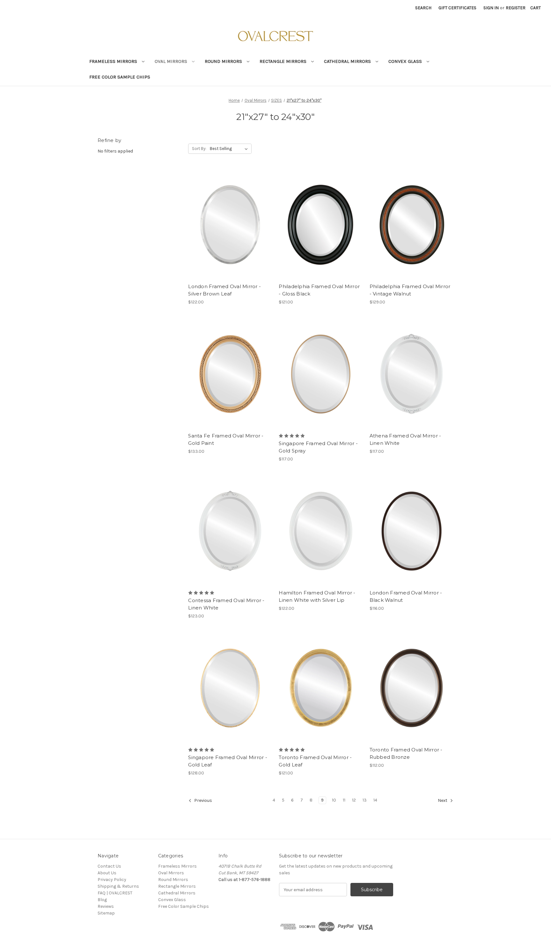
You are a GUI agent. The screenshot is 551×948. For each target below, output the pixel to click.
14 (375, 800)
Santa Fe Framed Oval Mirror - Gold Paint (225, 439)
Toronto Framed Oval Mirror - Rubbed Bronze (406, 753)
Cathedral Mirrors (348, 61)
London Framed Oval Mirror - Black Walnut (406, 596)
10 (334, 800)
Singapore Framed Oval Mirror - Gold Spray (318, 447)
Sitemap (106, 913)
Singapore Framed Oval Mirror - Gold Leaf (227, 761)
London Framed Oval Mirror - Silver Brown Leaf (224, 290)
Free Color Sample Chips (119, 77)
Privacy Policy (112, 879)
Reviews (106, 906)
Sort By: (199, 148)
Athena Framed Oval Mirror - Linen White (405, 439)
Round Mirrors (224, 61)
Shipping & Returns (118, 886)
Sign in (491, 8)
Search (423, 8)
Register (515, 8)
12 (354, 800)
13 (365, 800)
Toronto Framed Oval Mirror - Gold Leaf (315, 761)
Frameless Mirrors (113, 61)
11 (344, 800)
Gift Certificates (457, 8)
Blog (102, 899)
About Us (107, 873)
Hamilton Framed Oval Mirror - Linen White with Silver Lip (317, 596)
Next (443, 800)
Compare (228, 219)
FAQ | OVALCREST (115, 893)
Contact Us (109, 866)
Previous (202, 800)
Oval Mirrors (171, 61)
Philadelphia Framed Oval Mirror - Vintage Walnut (410, 290)
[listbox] (230, 148)
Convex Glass (405, 61)
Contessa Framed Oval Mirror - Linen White (226, 604)
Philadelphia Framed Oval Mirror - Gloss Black (319, 290)
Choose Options (230, 230)
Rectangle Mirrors (284, 61)
